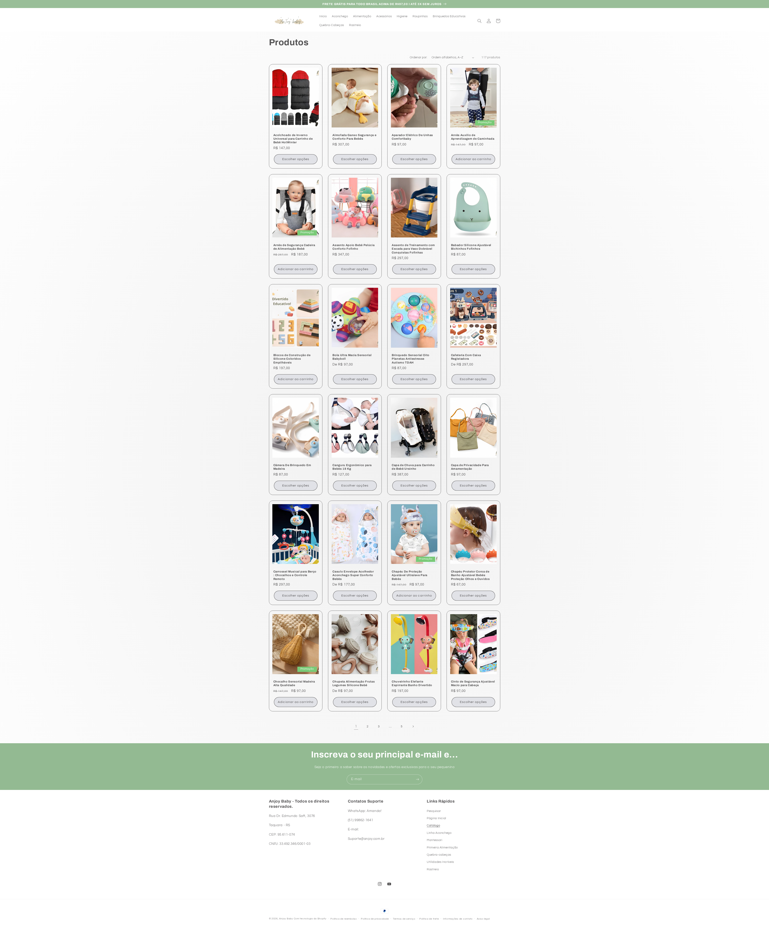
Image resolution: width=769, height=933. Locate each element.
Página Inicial (436, 818)
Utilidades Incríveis (440, 861)
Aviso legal (483, 919)
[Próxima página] (413, 726)
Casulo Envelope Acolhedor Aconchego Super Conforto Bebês (353, 575)
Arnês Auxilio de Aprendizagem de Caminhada (472, 136)
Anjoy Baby (286, 919)
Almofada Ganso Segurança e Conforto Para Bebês (354, 136)
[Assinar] (417, 779)
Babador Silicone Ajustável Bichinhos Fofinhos (471, 246)
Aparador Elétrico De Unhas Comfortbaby (412, 136)
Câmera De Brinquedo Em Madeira (292, 466)
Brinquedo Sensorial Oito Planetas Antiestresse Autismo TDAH (410, 358)
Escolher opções (295, 159)
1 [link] (356, 726)
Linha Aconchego (439, 832)
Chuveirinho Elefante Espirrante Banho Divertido (412, 683)
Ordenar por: (418, 57)
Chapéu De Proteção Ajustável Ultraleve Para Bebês (409, 575)
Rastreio (433, 869)
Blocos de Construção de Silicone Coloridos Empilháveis (292, 358)
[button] (479, 20)
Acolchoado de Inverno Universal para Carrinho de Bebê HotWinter (293, 138)
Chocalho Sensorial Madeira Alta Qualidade (294, 683)
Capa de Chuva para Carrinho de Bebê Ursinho (413, 466)
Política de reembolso (343, 919)
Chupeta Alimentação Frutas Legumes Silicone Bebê (353, 683)
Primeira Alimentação (442, 847)
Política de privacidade (375, 919)
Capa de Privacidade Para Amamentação (470, 466)
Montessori (434, 840)
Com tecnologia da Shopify (310, 919)
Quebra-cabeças (439, 854)
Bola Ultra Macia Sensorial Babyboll (351, 356)
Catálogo (433, 825)
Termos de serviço (404, 919)
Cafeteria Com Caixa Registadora (466, 356)
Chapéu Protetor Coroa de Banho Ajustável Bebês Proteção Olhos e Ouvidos (470, 575)
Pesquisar (434, 811)
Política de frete (429, 919)
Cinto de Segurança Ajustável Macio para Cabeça (473, 683)
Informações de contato (458, 919)
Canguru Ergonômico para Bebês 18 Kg (351, 466)
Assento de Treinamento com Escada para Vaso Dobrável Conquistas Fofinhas (413, 248)
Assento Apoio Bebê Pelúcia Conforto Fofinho (353, 246)
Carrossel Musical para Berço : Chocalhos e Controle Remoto (294, 575)
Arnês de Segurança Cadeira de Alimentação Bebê (294, 246)
